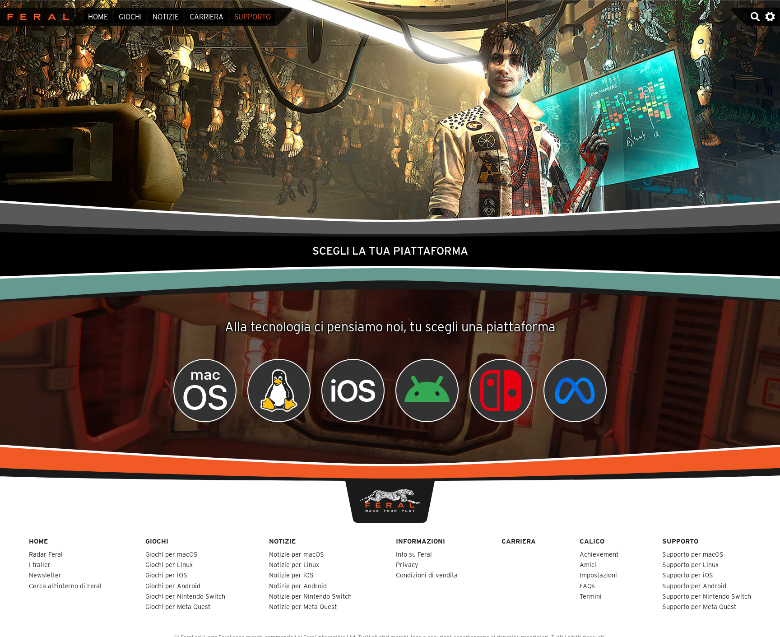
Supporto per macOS (693, 554)
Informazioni (420, 541)
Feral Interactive (36, 17)
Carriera (206, 17)
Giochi (130, 17)
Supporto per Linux (690, 564)
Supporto (252, 17)
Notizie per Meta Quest (303, 606)
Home (98, 17)
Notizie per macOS (296, 554)
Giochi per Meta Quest (177, 606)
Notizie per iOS (291, 575)
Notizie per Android (298, 586)
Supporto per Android (694, 586)
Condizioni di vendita (427, 575)
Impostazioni (598, 575)
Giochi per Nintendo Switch (185, 596)
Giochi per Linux (169, 564)
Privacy (407, 564)
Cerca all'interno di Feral (65, 586)
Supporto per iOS (687, 575)
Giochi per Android (172, 586)
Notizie (166, 17)
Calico (592, 541)
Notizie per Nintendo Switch (310, 596)
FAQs (587, 586)
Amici (588, 564)
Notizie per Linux (294, 564)
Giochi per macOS (171, 554)
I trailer (40, 564)
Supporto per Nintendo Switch (706, 596)
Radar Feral (46, 554)
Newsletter (45, 575)
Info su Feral (414, 554)
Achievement (599, 554)
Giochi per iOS (166, 575)
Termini (591, 596)
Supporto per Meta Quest (699, 606)
